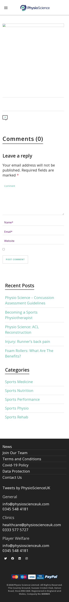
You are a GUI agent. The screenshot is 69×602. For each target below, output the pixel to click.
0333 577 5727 (15, 529)
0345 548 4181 (15, 508)
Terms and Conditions (22, 458)
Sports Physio (17, 408)
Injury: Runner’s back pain (27, 341)
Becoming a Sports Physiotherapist (21, 315)
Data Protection (16, 471)
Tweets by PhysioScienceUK (26, 487)
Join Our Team (15, 452)
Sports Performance (22, 399)
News (7, 446)
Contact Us (12, 477)
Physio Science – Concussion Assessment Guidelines (29, 300)
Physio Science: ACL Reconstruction (22, 329)
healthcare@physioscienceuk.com (32, 524)
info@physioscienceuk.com (26, 503)
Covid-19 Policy (15, 464)
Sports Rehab (16, 416)
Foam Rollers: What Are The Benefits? (29, 353)
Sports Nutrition (19, 390)
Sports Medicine (19, 381)
